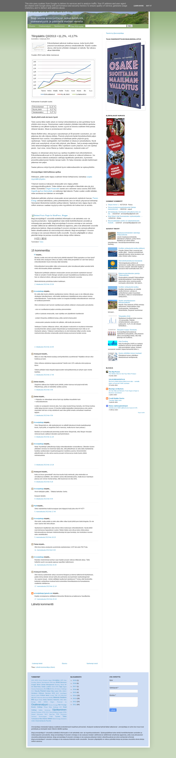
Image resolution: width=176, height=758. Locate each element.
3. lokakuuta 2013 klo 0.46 (44, 390)
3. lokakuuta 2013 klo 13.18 (44, 465)
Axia (54, 682)
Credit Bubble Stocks (116, 398)
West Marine (43, 718)
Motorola (40, 697)
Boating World (59, 684)
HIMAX (64, 691)
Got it (149, 6)
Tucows (57, 716)
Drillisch (48, 689)
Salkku (41, 710)
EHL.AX (54, 689)
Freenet (43, 691)
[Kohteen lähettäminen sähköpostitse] (35, 238)
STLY (47, 712)
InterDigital (63, 693)
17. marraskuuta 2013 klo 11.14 (46, 586)
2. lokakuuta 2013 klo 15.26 (44, 284)
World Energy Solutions (59, 718)
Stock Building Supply (55, 712)
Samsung (47, 710)
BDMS (58, 682)
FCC (32, 691)
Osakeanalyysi (45, 26)
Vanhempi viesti (92, 663)
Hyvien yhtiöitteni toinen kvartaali (130, 353)
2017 (74, 686)
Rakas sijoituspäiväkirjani (118, 406)
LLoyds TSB (53, 695)
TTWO (51, 716)
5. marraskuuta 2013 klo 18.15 (45, 537)
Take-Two (52, 714)
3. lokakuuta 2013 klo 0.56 (44, 415)
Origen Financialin (52, 189)
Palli (35, 506)
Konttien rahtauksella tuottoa (129, 287)
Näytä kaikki (141, 412)
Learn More (139, 6)
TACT (46, 714)
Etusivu (32, 26)
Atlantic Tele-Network (43, 682)
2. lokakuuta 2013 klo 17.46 (44, 375)
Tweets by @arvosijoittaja (115, 33)
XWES (33, 721)
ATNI (51, 682)
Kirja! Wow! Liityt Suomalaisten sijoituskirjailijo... (124, 216)
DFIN (56, 686)
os (65, 702)
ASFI (61, 680)
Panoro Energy (52, 705)
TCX (57, 714)
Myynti (36, 699)
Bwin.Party (37, 686)
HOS (53, 693)
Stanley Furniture (36, 712)
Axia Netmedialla (46, 191)
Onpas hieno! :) (113, 205)
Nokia (40, 699)
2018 (74, 683)
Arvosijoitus (56, 680)
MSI (32, 700)
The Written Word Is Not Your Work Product (122, 374)
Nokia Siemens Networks (51, 699)
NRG (61, 699)
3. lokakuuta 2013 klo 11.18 (44, 437)
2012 (74, 702)
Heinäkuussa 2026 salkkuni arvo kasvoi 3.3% (123, 408)
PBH (59, 705)
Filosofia (37, 691)
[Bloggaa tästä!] (38, 238)
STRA (64, 712)
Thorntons (63, 714)
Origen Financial (56, 702)
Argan (50, 680)
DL (45, 689)
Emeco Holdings (61, 689)
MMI (32, 697)
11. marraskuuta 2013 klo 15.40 (46, 565)
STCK (43, 712)
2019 (74, 680)
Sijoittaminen (59, 26)
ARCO (36, 680)
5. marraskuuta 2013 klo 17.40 (45, 512)
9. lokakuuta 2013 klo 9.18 (44, 482)
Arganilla (34, 191)
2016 (74, 689)
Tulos (41, 242)
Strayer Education (37, 714)
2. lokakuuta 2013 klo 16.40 (44, 347)
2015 (74, 692)
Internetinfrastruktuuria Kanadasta (130, 261)
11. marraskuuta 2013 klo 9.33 (45, 550)
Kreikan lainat (44, 695)
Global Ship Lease (52, 691)
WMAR (50, 718)
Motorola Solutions (59, 697)
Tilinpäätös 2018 (124, 316)
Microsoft (63, 695)
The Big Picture (114, 372)
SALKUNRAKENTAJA (117, 379)
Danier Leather (46, 686)
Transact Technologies (39, 716)
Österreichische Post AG (43, 721)
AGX (32, 680)
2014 (74, 695)
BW (32, 686)
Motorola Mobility (48, 697)
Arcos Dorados (43, 680)
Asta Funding (123, 341)
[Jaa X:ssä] (40, 238)
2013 (74, 698)
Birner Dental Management (45, 684)
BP (65, 684)
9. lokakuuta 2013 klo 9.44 (44, 499)
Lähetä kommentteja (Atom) (45, 667)
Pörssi (46, 707)
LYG (59, 695)
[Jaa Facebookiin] (43, 238)
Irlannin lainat (35, 695)
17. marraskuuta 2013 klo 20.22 (46, 599)
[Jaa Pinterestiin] (45, 238)
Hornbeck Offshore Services (41, 693)
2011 (74, 704)
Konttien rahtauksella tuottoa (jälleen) (132, 248)
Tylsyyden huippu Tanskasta (127, 330)
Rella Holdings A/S (55, 707)
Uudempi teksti (37, 663)
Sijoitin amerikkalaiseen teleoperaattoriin (127, 301)
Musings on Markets (116, 389)
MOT (35, 697)
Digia (60, 686)
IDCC (57, 693)
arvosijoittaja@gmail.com (43, 593)
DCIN (53, 686)
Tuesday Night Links (115, 400)
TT (35, 255)
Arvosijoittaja (39, 291)
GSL (60, 691)
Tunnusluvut (35, 718)
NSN (39, 702)
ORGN (46, 702)
